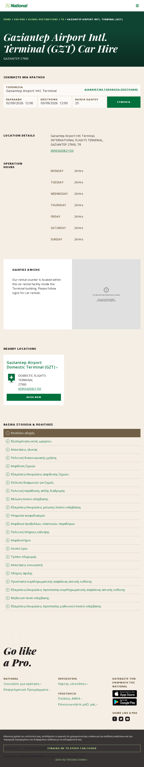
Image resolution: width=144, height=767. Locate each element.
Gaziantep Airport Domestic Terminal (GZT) (31, 364)
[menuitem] (23, 684)
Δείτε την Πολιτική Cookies (70, 759)
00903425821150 (62, 151)
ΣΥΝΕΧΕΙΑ (123, 102)
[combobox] (72, 89)
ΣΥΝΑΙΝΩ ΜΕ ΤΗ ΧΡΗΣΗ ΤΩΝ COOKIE (72, 748)
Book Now (34, 397)
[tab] (72, 433)
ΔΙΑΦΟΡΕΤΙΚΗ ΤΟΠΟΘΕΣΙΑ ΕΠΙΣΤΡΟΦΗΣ (111, 89)
